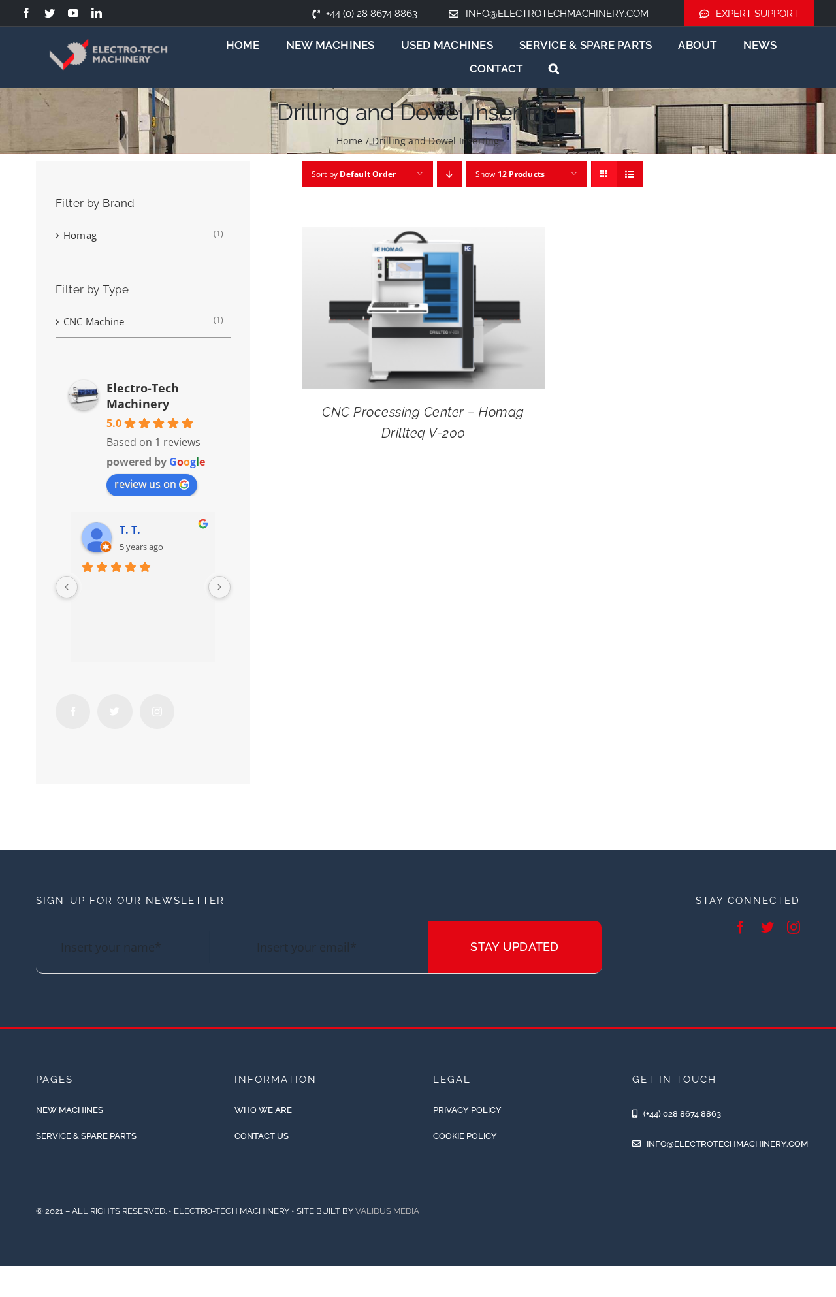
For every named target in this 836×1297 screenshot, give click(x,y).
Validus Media (387, 1211)
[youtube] (73, 13)
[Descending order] (449, 174)
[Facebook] (73, 711)
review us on (145, 484)
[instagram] (793, 927)
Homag (80, 235)
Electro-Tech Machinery (142, 395)
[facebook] (26, 13)
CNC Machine (93, 321)
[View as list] (630, 174)
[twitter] (49, 13)
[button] (554, 68)
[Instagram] (157, 711)
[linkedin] (96, 13)
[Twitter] (114, 711)
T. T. (130, 529)
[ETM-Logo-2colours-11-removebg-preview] (109, 28)
